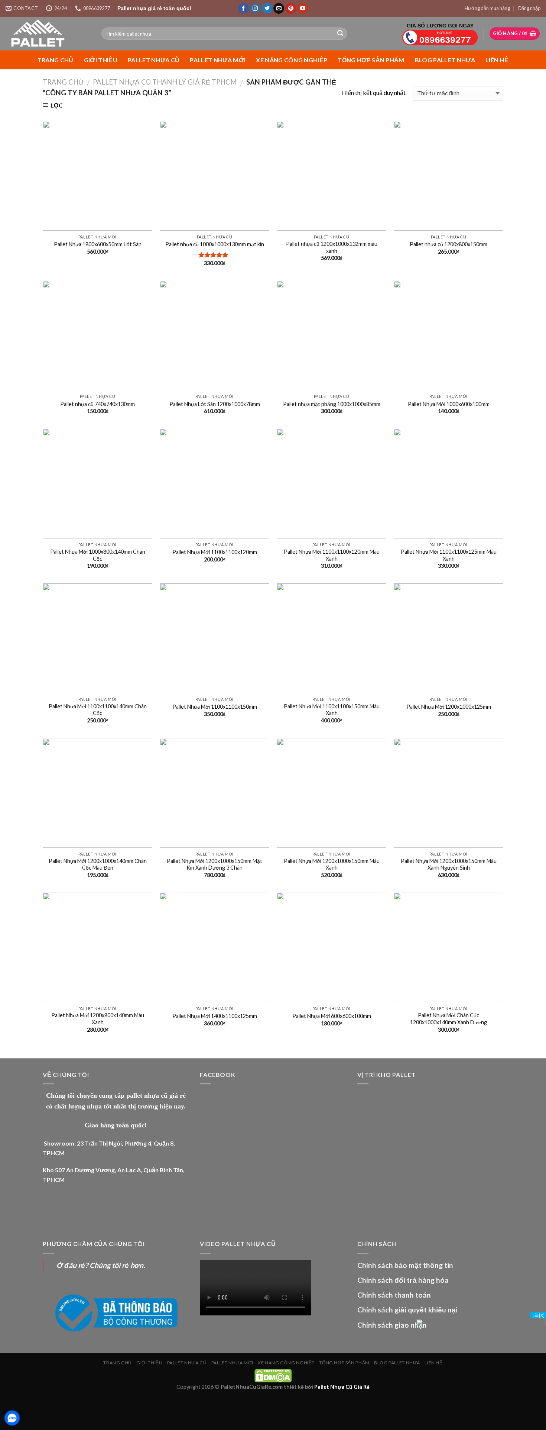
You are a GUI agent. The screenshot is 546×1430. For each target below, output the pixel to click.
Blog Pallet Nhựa (445, 59)
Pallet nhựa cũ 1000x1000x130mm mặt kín (214, 244)
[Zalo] (12, 1418)
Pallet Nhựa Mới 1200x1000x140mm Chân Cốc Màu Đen (98, 864)
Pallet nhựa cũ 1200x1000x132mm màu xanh (331, 247)
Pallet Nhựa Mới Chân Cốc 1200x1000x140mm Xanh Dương (448, 1018)
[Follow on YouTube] (302, 8)
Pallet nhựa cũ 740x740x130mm (97, 404)
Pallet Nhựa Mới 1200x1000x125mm (448, 707)
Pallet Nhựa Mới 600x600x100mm (331, 1016)
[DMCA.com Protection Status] (273, 1375)
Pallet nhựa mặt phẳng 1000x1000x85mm (331, 404)
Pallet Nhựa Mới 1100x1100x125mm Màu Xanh (449, 555)
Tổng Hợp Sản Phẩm (371, 59)
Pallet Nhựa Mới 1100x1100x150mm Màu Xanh (332, 709)
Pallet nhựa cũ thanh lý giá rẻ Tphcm (165, 82)
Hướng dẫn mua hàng (487, 8)
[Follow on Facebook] (243, 8)
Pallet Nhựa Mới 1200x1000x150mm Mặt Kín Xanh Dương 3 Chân (214, 864)
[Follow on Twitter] (267, 8)
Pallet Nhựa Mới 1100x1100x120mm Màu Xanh (332, 555)
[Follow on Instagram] (255, 8)
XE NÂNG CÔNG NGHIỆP (291, 59)
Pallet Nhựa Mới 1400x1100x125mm (214, 1016)
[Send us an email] (278, 8)
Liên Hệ (496, 59)
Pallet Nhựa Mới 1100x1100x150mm (214, 707)
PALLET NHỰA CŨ (153, 59)
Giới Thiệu (100, 59)
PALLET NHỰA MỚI (218, 59)
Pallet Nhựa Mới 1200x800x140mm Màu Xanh (97, 1018)
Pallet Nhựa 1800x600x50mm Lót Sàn (98, 244)
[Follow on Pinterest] (290, 8)
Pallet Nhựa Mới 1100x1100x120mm (214, 552)
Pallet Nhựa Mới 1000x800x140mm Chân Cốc (97, 555)
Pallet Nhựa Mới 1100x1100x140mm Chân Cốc (98, 709)
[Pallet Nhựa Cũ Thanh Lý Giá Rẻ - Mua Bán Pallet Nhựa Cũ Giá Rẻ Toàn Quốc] (48, 33)
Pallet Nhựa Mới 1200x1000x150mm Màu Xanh (332, 864)
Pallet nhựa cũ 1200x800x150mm (448, 244)
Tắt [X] (538, 1315)
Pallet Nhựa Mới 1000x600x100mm (449, 404)
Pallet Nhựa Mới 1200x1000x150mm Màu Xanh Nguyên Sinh (449, 864)
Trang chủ (56, 59)
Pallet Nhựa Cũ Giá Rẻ (342, 1387)
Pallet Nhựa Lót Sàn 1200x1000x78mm (214, 404)
